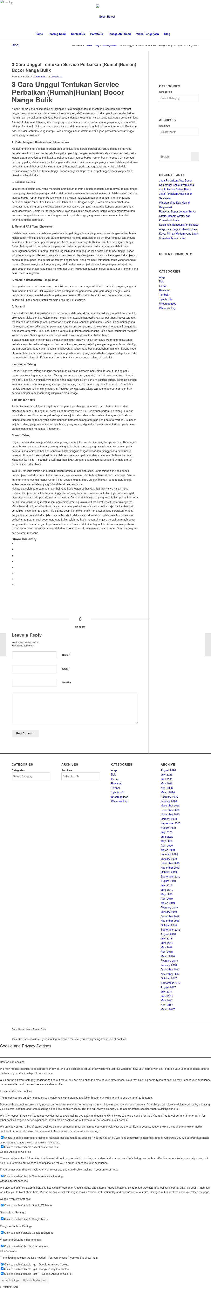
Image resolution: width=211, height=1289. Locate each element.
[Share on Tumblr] (17, 567)
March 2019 (168, 903)
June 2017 (167, 996)
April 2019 (167, 898)
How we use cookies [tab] (12, 1062)
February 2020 (169, 854)
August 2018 (168, 934)
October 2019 (169, 872)
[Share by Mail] (17, 585)
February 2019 (169, 907)
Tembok (164, 294)
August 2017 (168, 987)
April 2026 (167, 788)
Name (66, 655)
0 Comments (39, 76)
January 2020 (169, 859)
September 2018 (170, 929)
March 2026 (168, 792)
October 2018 (169, 925)
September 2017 (170, 983)
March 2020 (168, 850)
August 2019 (168, 881)
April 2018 (167, 951)
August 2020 (168, 828)
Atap (162, 277)
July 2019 (166, 885)
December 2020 (170, 810)
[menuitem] (39, 34)
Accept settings (10, 1280)
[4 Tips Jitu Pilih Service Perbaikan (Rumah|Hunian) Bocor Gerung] (3, 644)
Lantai (162, 286)
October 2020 (169, 819)
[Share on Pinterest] (17, 555)
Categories (165, 92)
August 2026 (168, 770)
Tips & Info (165, 299)
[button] (9, 1287)
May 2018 (166, 947)
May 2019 (166, 894)
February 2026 (169, 797)
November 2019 (170, 867)
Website (66, 682)
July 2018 (166, 938)
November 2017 (170, 974)
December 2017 (170, 969)
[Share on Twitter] (17, 549)
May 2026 (166, 783)
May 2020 (166, 841)
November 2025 (170, 805)
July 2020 (166, 832)
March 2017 (168, 1009)
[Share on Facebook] (17, 544)
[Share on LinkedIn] (17, 561)
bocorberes (56, 76)
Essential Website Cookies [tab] (16, 1091)
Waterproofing (167, 308)
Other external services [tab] (14, 1181)
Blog (15, 45)
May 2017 (166, 1000)
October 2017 (169, 978)
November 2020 (170, 814)
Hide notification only (35, 1280)
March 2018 (168, 956)
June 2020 (167, 836)
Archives (164, 125)
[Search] (175, 34)
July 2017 (166, 991)
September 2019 (170, 876)
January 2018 (169, 965)
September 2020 (170, 823)
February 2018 (169, 960)
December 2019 (170, 863)
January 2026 (169, 801)
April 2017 (167, 1005)
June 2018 (167, 943)
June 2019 (167, 890)
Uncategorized (167, 303)
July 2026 (166, 774)
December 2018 (170, 916)
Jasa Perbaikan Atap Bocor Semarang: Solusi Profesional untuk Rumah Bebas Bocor (177, 184)
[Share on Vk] (17, 573)
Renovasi (164, 290)
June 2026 (167, 779)
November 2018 (170, 921)
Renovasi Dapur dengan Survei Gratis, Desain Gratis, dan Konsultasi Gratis (177, 215)
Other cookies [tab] (8, 1251)
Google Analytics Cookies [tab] (15, 1152)
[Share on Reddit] (17, 579)
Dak (161, 281)
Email (66, 668)
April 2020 (167, 845)
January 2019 (169, 912)
